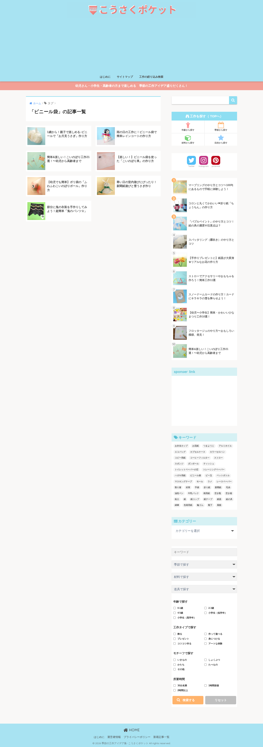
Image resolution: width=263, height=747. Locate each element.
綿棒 (177, 505)
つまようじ (208, 446)
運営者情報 (114, 737)
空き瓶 (218, 493)
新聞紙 (218, 487)
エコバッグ (180, 452)
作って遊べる (215, 634)
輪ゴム (200, 505)
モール (200, 481)
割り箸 (178, 487)
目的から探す (221, 142)
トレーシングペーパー (214, 469)
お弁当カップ (181, 446)
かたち (180, 664)
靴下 (210, 505)
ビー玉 (209, 475)
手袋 (197, 487)
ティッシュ (208, 463)
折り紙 (207, 487)
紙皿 (219, 499)
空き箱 (229, 493)
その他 (180, 669)
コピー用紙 (180, 458)
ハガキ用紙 (180, 475)
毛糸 (228, 487)
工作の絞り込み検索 (151, 76)
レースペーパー (224, 481)
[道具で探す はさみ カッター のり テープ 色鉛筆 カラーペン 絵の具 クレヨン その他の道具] (204, 590)
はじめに (105, 76)
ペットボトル (223, 475)
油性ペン (179, 493)
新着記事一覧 (161, 737)
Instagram (204, 166)
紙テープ (208, 499)
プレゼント (183, 639)
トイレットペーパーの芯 (186, 469)
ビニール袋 (195, 475)
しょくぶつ (214, 660)
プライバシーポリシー (137, 737)
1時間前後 (213, 685)
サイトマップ (125, 76)
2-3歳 (211, 608)
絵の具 (229, 499)
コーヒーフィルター (200, 458)
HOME (134, 730)
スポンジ (179, 463)
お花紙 (195, 446)
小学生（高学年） (186, 617)
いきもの (182, 660)
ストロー (218, 458)
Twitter (191, 166)
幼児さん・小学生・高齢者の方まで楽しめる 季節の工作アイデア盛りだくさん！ (131, 85)
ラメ (210, 481)
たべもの (213, 664)
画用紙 (206, 493)
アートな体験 (215, 643)
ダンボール (193, 463)
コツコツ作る (184, 643)
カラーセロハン (217, 452)
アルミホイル (225, 446)
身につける (214, 639)
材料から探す (188, 142)
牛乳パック (193, 493)
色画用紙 (188, 505)
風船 (219, 505)
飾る (179, 634)
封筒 (188, 487)
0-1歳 (180, 608)
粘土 (177, 499)
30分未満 (182, 685)
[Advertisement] (131, 46)
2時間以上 (182, 690)
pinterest (216, 166)
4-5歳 (180, 613)
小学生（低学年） (217, 613)
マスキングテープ (183, 481)
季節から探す (221, 130)
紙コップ (195, 499)
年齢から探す (188, 130)
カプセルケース (197, 452)
